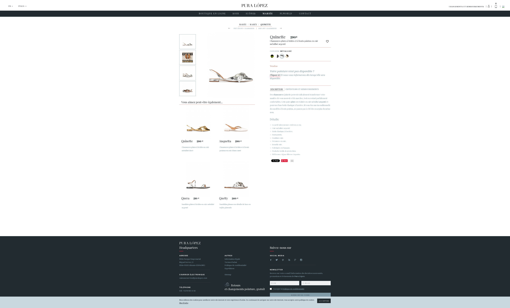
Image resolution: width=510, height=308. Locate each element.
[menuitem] (212, 14)
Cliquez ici (275, 75)
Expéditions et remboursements (302, 89)
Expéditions (229, 268)
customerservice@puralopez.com (193, 278)
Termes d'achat (231, 262)
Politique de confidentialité (235, 265)
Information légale (232, 259)
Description (276, 89)
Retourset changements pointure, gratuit (245, 287)
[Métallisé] (282, 56)
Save (285, 161)
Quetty (223, 198)
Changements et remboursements (466, 7)
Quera (185, 198)
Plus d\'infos (183, 303)
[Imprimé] (272, 56)
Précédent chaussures (243, 28)
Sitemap (228, 275)
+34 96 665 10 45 (189, 291)
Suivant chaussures (267, 28)
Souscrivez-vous (300, 295)
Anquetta (225, 141)
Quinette (187, 141)
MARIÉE (243, 24)
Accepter (324, 301)
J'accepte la (288, 289)
